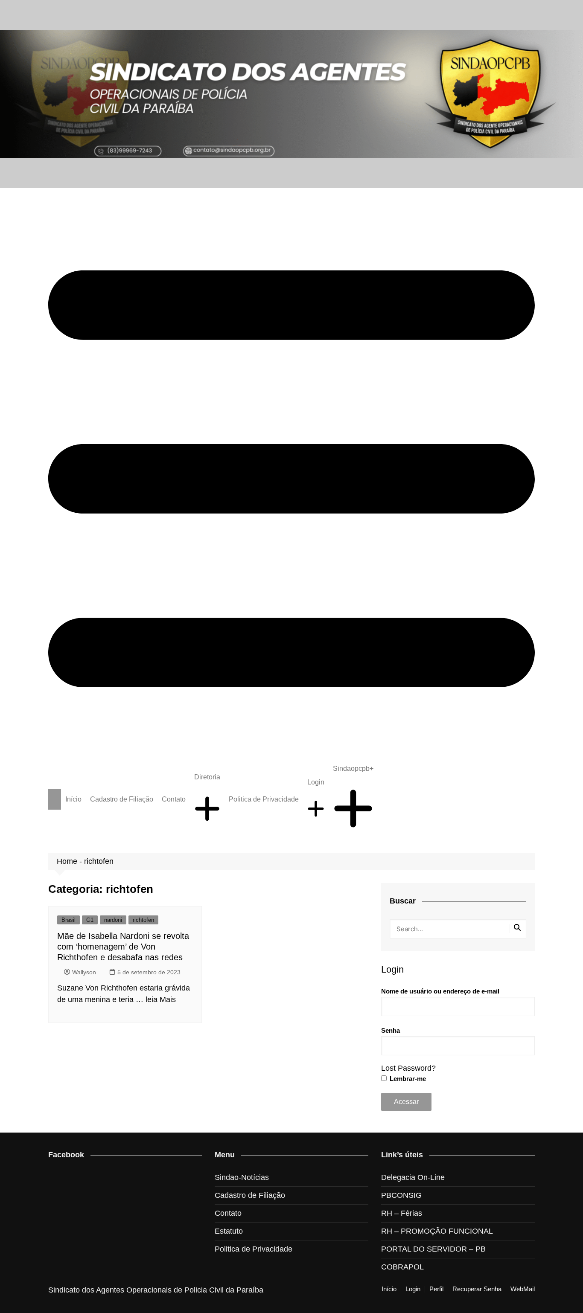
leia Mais (161, 999)
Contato (174, 799)
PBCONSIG (401, 1195)
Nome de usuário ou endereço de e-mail (440, 991)
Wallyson (84, 972)
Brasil (68, 920)
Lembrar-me (407, 1078)
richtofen (143, 920)
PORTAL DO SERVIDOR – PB (433, 1249)
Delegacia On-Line (413, 1177)
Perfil (436, 1289)
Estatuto (229, 1231)
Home (67, 861)
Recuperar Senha (476, 1289)
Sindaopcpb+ (353, 768)
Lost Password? (408, 1068)
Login (315, 782)
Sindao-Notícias (242, 1177)
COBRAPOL (402, 1267)
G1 (89, 920)
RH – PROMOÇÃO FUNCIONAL (437, 1231)
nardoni (113, 920)
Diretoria (207, 777)
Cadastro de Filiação (121, 799)
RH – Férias (401, 1213)
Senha (390, 1030)
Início (73, 799)
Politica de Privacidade (264, 799)
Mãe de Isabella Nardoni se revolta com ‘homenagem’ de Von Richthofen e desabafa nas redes (123, 946)
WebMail (522, 1289)
